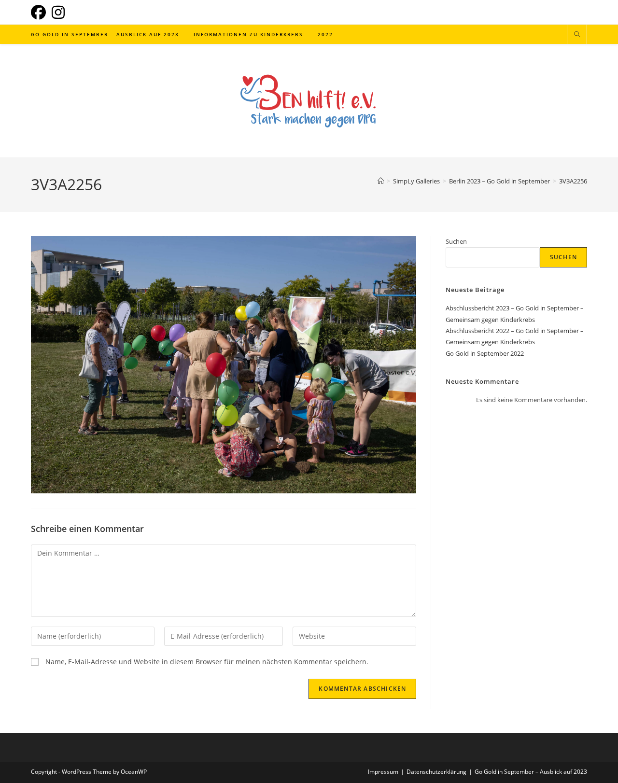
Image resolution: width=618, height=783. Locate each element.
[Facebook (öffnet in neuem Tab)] (40, 12)
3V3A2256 (573, 181)
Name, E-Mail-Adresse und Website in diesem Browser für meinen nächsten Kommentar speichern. (206, 661)
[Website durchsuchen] (577, 34)
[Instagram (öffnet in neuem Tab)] (58, 12)
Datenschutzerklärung (436, 772)
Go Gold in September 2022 (485, 353)
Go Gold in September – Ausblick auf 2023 (531, 772)
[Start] (381, 181)
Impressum (383, 772)
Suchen (456, 241)
